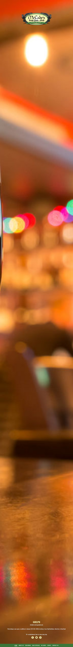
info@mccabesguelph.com (36, 625)
